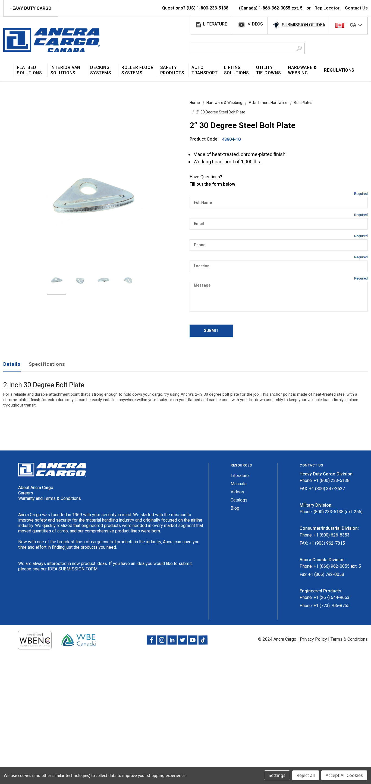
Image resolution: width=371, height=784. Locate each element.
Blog (235, 508)
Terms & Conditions (349, 639)
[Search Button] (299, 48)
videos (255, 24)
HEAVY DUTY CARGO (30, 8)
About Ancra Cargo (35, 487)
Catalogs (239, 500)
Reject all (306, 775)
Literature (240, 475)
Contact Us (356, 8)
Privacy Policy (313, 639)
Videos (237, 491)
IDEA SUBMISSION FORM (73, 569)
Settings (277, 775)
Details (12, 364)
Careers (25, 493)
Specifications (47, 364)
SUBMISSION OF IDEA (303, 24)
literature (215, 24)
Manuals (239, 483)
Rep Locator (327, 8)
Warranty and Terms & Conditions (49, 498)
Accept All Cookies (344, 775)
